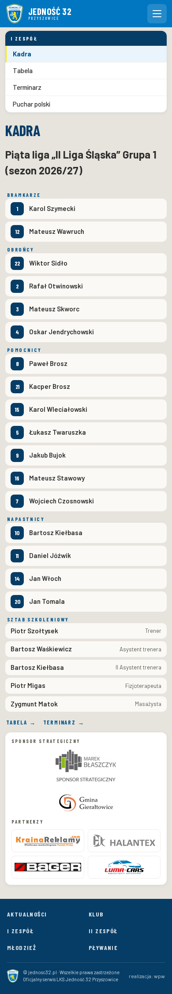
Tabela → (21, 722)
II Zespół (103, 931)
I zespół (20, 931)
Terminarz (27, 87)
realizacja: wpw (147, 976)
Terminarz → (64, 722)
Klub (96, 914)
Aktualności (27, 914)
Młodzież (21, 947)
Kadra (22, 54)
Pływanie (103, 947)
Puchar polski (31, 104)
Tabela (23, 70)
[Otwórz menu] (157, 13)
